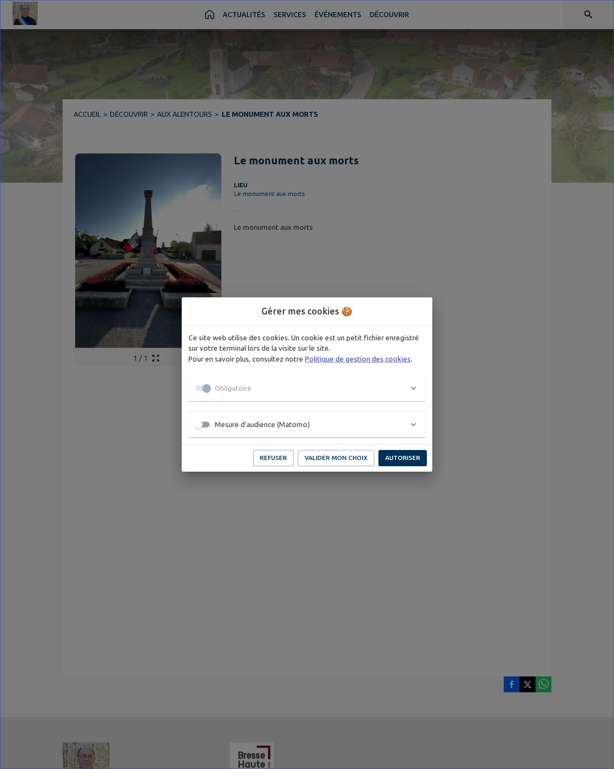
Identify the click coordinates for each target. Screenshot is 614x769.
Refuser (273, 457)
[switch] (198, 424)
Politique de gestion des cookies (358, 359)
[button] (307, 388)
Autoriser (402, 457)
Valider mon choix (336, 457)
